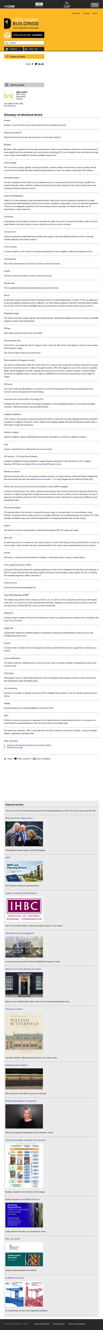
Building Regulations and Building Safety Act (22, 1199)
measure (9, 570)
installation (77, 618)
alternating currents (40, 678)
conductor (40, 264)
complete (25, 663)
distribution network (46, 487)
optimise (37, 185)
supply (50, 237)
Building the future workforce (16, 1065)
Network (7, 487)
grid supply (74, 530)
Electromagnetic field (12, 341)
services (58, 464)
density (43, 365)
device (54, 206)
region (6, 621)
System (7, 658)
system (18, 221)
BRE (28, 731)
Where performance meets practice (19, 818)
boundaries (49, 368)
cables (32, 491)
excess (74, 368)
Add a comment (24, 759)
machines (51, 476)
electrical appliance (13, 303)
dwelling (27, 530)
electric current (25, 125)
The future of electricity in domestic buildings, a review (66, 731)
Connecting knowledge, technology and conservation (25, 1140)
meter (89, 491)
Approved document (12, 133)
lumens (26, 333)
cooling (70, 573)
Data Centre (57, 570)
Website (19, 99)
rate (78, 720)
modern (75, 306)
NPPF (7, 858)
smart (79, 303)
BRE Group (20, 94)
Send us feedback (43, 759)
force (13, 345)
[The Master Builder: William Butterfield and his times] (24, 1053)
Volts (51, 708)
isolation (26, 239)
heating (61, 389)
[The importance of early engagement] (24, 957)
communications (33, 476)
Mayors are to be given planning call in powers (23, 969)
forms (28, 368)
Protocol (35, 464)
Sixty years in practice (14, 1009)
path (8, 368)
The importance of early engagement (19, 933)
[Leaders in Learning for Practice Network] (24, 921)
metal (87, 365)
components (82, 345)
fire (34, 588)
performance (49, 185)
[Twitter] (35, 64)
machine (32, 303)
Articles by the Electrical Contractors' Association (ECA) (29, 745)
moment (7, 666)
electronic (48, 300)
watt (34, 333)
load (25, 494)
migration (13, 360)
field (7, 345)
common (32, 188)
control (8, 251)
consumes (46, 288)
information (36, 353)
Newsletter (76, 13)
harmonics (76, 203)
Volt (39, 723)
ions (91, 365)
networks (11, 456)
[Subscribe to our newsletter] (24, 38)
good (69, 542)
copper (6, 377)
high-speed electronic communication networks (43, 137)
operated (76, 497)
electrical (32, 264)
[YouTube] (42, 64)
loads (49, 648)
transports (77, 365)
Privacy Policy (59, 1324)
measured (48, 264)
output (52, 221)
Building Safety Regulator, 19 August (19, 1101)
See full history (10, 106)
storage (17, 425)
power (57, 200)
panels (32, 618)
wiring (68, 371)
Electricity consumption (13, 693)
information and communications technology (41, 152)
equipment (50, 170)
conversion (64, 200)
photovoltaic (77, 170)
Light (6, 333)
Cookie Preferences (41, 1324)
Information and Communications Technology (21, 399)
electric (31, 345)
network (79, 167)
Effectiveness (20, 565)
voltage (62, 203)
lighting (77, 573)
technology (25, 461)
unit (15, 125)
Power (6, 565)
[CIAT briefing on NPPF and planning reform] (24, 881)
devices (90, 306)
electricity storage (17, 167)
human (39, 479)
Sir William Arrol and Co (14, 1278)
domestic (72, 167)
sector (65, 152)
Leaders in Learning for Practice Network (21, 893)
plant (59, 170)
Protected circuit (10, 583)
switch (42, 600)
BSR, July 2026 (11, 1239)
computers (15, 321)
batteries (45, 167)
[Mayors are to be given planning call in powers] (24, 997)
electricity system (44, 663)
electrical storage (21, 318)
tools (54, 155)
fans (82, 573)
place (78, 149)
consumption (16, 515)
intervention (46, 479)
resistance (8, 392)
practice (49, 182)
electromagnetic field (45, 437)
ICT (60, 152)
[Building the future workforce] (24, 1089)
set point (49, 224)
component (32, 419)
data (79, 152)
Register (87, 13)
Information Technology (32, 404)
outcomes (88, 251)
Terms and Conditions (77, 1324)
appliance (18, 494)
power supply (50, 512)
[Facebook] (32, 64)
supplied (41, 573)
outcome (57, 224)
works (53, 663)
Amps (49, 276)
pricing (6, 696)
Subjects (13, 49)
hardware (33, 239)
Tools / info (33, 49)
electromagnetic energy (13, 348)
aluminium (65, 374)
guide (48, 251)
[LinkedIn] (39, 64)
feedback (48, 545)
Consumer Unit (10, 170)
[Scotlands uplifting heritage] (24, 1306)
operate (14, 606)
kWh (43, 693)
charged (82, 518)
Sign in (95, 13)
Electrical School (13, 748)
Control (7, 247)
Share (9, 759)
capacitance (28, 425)
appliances (65, 303)
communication (82, 404)
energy (15, 389)
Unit (5, 688)
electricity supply (76, 491)
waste (27, 518)
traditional (57, 303)
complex (12, 155)
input (22, 224)
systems (56, 419)
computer (75, 300)
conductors (75, 678)
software (48, 155)
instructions (37, 251)
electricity (40, 203)
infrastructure (16, 137)
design (46, 206)
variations (92, 545)
